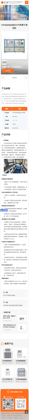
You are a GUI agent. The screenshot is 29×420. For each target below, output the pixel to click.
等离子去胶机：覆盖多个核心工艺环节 (9, 317)
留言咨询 (7, 70)
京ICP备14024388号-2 (16, 415)
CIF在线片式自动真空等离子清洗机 (13, 305)
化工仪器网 (9, 418)
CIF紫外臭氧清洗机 (21, 379)
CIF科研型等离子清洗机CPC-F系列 (7, 360)
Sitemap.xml (22, 418)
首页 (4, 16)
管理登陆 (16, 418)
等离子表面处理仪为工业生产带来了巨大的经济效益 (9, 326)
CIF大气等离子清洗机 (9, 295)
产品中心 (9, 16)
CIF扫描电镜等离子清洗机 (21, 360)
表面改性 (15, 16)
